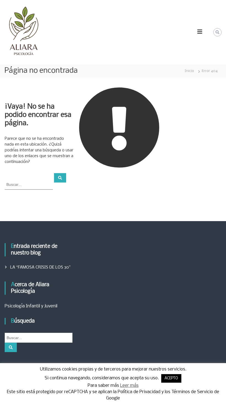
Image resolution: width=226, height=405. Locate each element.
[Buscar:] (29, 185)
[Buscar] (60, 178)
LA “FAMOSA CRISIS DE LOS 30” (40, 267)
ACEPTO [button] (171, 378)
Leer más (129, 385)
